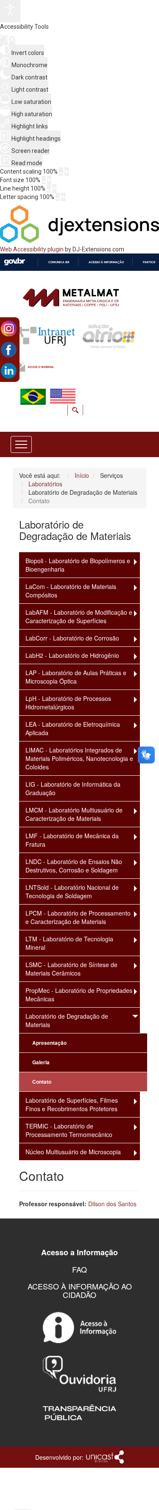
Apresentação (49, 1043)
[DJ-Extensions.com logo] (79, 240)
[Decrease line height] (49, 188)
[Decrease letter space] (58, 197)
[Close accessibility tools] (12, 40)
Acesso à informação (106, 262)
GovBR (14, 262)
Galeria (41, 1062)
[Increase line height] (54, 188)
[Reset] (4, 40)
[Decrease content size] (61, 171)
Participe (150, 262)
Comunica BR (59, 262)
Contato (41, 1081)
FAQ (79, 1269)
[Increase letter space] (63, 197)
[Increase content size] (66, 171)
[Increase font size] (49, 180)
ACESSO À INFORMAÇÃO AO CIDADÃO (80, 1290)
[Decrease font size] (44, 180)
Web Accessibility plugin (32, 249)
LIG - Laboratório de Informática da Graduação (72, 788)
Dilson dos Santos (112, 1203)
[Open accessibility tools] (10, 11)
